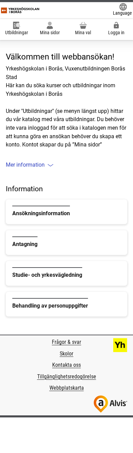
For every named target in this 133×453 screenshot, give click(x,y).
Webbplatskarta (66, 388)
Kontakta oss (66, 365)
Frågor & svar (66, 342)
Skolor (66, 353)
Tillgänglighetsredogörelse (66, 376)
